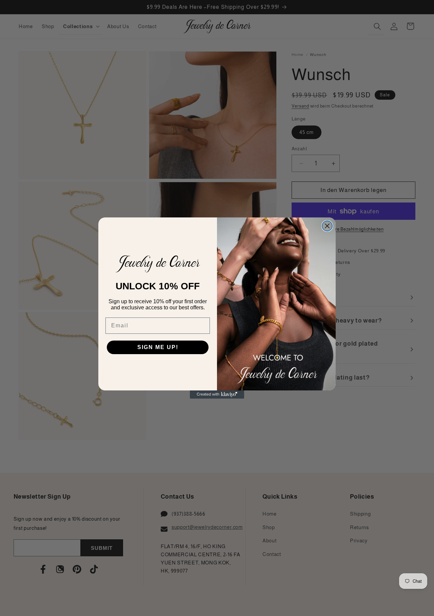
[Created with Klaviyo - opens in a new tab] (217, 394)
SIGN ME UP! (157, 347)
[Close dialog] (327, 226)
